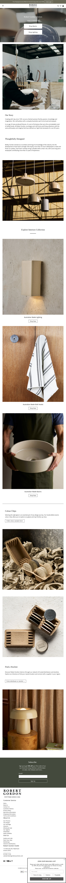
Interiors (5, 826)
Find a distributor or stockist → (15, 681)
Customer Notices (8, 809)
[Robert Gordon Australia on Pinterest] (12, 861)
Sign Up (33, 781)
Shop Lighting (33, 32)
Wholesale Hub (7, 828)
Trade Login (49, 2)
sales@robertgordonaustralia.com (13, 856)
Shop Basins (33, 26)
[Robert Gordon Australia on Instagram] (8, 861)
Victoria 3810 (7, 850)
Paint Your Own (7, 840)
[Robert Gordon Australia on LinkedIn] (10, 861)
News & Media (7, 833)
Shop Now (33, 321)
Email (21, 773)
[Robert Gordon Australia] (33, 6)
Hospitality (6, 831)
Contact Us (6, 807)
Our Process (6, 821)
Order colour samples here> (14, 521)
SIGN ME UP (46, 879)
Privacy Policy (7, 810)
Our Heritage (7, 824)
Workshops (6, 842)
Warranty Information (9, 812)
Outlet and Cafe (7, 838)
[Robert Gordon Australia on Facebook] (6, 861)
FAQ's (5, 803)
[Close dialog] (64, 859)
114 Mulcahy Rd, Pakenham (11, 848)
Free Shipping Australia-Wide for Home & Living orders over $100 (28, 1)
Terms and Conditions (9, 816)
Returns (5, 805)
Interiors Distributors (9, 844)
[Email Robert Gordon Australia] (4, 861)
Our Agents (6, 830)
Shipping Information (9, 814)
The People (6, 822)
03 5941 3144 (7, 854)
